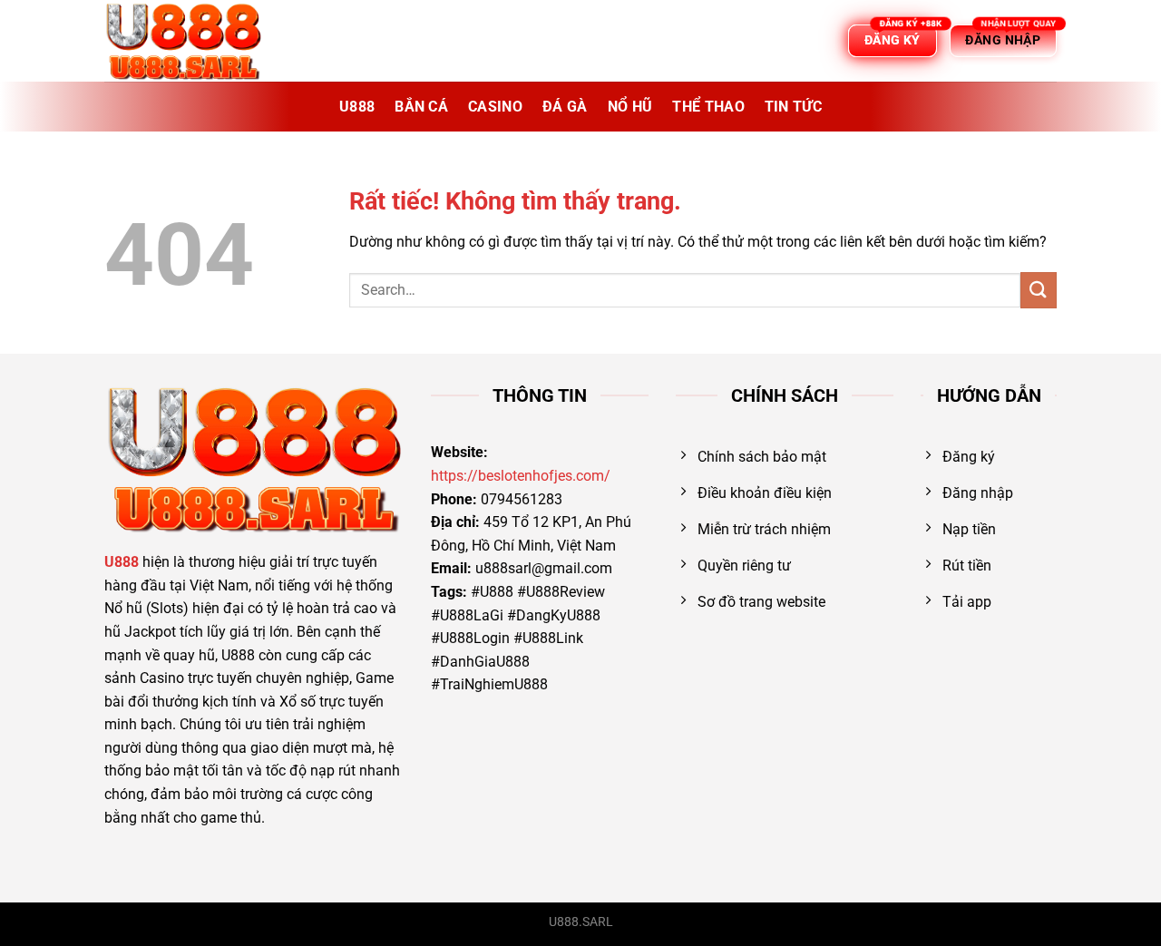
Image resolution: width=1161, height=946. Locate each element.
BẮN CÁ (421, 106)
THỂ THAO (708, 106)
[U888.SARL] (195, 41)
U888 (357, 106)
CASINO (495, 106)
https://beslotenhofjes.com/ (520, 475)
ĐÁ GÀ (565, 106)
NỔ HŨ (630, 106)
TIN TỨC (793, 106)
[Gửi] (1038, 289)
